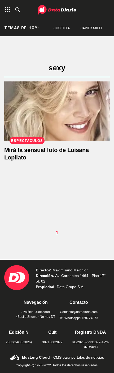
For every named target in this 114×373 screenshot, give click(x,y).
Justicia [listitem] (60, 28)
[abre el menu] (7, 10)
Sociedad (43, 312)
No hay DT (47, 317)
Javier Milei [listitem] (90, 28)
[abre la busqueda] (17, 10)
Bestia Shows (27, 317)
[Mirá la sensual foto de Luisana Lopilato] (57, 111)
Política (28, 312)
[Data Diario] (57, 10)
